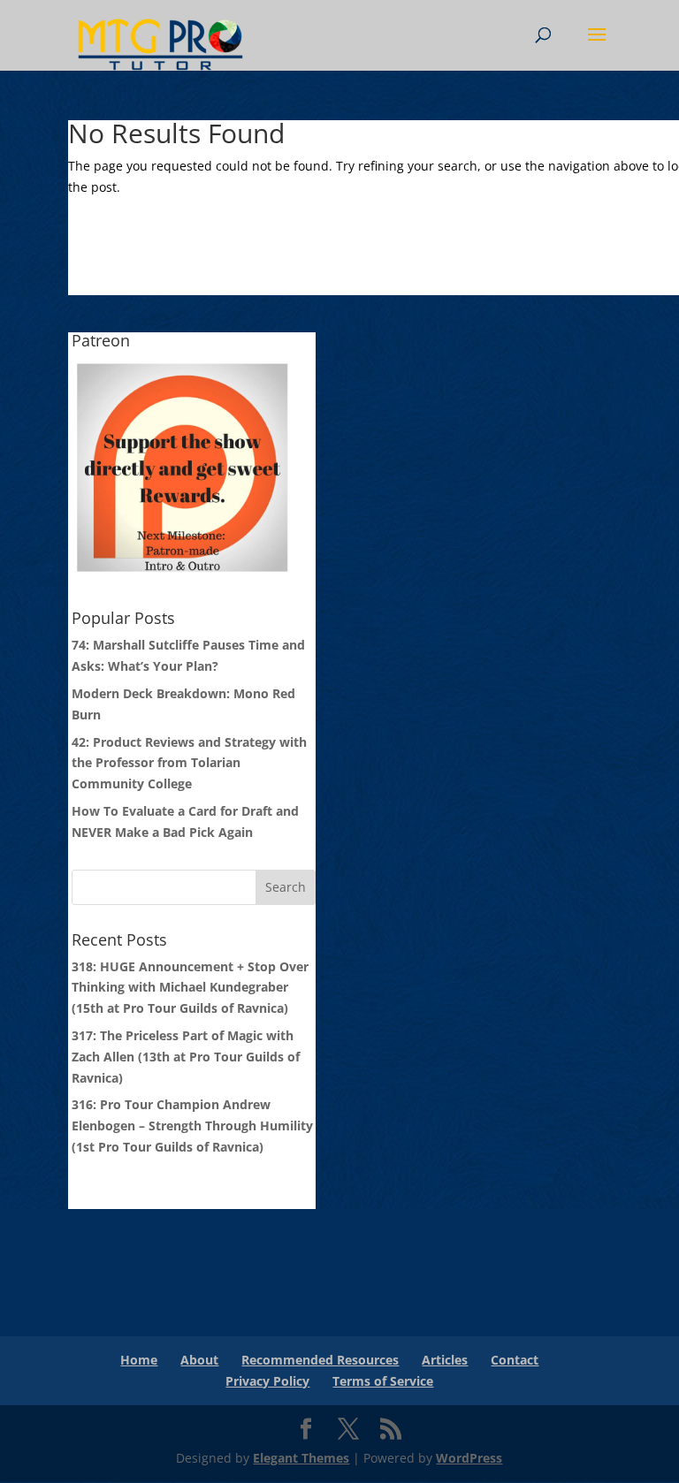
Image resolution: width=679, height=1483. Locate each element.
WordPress (469, 1457)
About (199, 1359)
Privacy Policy (267, 1381)
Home (138, 1359)
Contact (514, 1359)
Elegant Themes (301, 1457)
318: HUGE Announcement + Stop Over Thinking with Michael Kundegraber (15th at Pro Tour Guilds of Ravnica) (190, 987)
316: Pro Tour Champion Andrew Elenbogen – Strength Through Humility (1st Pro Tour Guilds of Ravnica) (192, 1125)
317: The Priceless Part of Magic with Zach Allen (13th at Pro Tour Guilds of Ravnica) (186, 1056)
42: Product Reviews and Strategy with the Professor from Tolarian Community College (189, 763)
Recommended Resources (320, 1359)
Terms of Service (382, 1381)
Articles (445, 1359)
